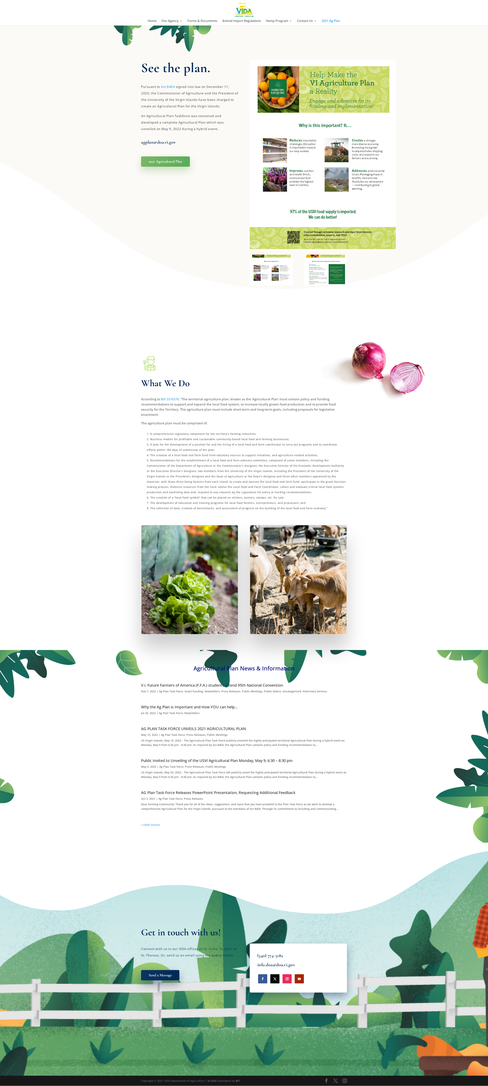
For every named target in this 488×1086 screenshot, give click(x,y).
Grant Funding (194, 691)
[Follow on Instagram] (287, 978)
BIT (238, 1081)
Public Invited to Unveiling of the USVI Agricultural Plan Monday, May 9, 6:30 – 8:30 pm (217, 760)
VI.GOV (212, 1081)
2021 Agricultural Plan (165, 161)
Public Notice (272, 691)
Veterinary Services (315, 691)
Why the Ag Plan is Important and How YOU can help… (189, 707)
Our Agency (170, 21)
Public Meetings (252, 691)
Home (152, 21)
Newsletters (212, 691)
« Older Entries (150, 825)
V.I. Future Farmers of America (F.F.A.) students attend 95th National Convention (212, 685)
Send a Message (160, 975)
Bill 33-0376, (170, 399)
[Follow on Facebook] (262, 978)
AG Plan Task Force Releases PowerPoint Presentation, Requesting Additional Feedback (218, 792)
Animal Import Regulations (241, 21)
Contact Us (305, 21)
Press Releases (230, 691)
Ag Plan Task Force (171, 691)
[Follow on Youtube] (299, 978)
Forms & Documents (202, 21)
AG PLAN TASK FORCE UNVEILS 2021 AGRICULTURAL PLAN (193, 728)
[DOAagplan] (271, 284)
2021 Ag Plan (331, 21)
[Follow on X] (274, 978)
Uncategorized (292, 691)
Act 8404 (168, 86)
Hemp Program (277, 21)
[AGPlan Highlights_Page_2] (325, 284)
